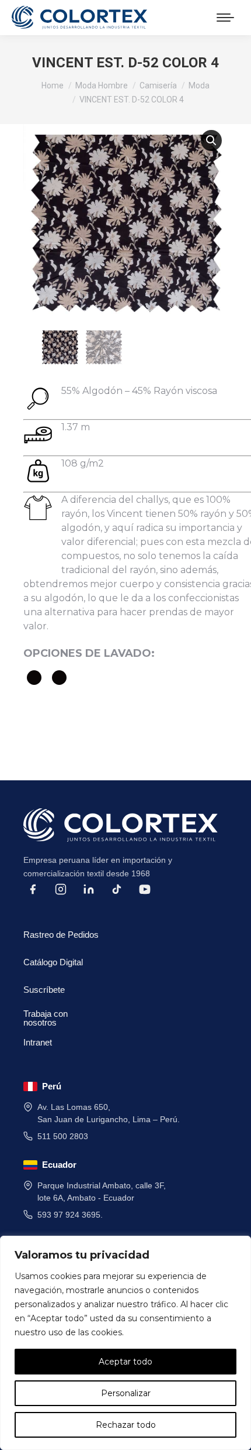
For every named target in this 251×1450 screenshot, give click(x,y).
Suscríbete (44, 990)
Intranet (37, 1042)
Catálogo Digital (53, 962)
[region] (125, 1343)
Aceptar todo (125, 1361)
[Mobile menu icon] (225, 17)
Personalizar (126, 1393)
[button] (211, 140)
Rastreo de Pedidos (61, 935)
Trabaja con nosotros (45, 1016)
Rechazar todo (126, 1425)
